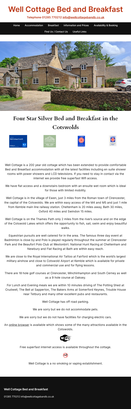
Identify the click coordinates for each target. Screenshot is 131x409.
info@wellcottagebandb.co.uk (83, 17)
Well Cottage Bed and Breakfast (65, 9)
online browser (19, 325)
